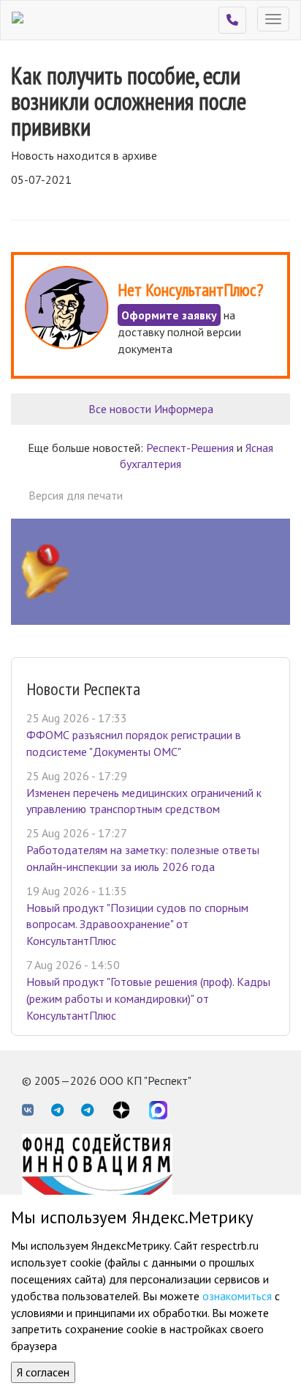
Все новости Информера (150, 408)
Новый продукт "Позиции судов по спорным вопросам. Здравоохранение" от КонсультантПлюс (137, 924)
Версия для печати (75, 495)
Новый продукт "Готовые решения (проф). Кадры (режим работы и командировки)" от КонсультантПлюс (148, 998)
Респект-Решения (190, 447)
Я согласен (43, 1372)
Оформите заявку (169, 315)
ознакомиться (237, 1296)
